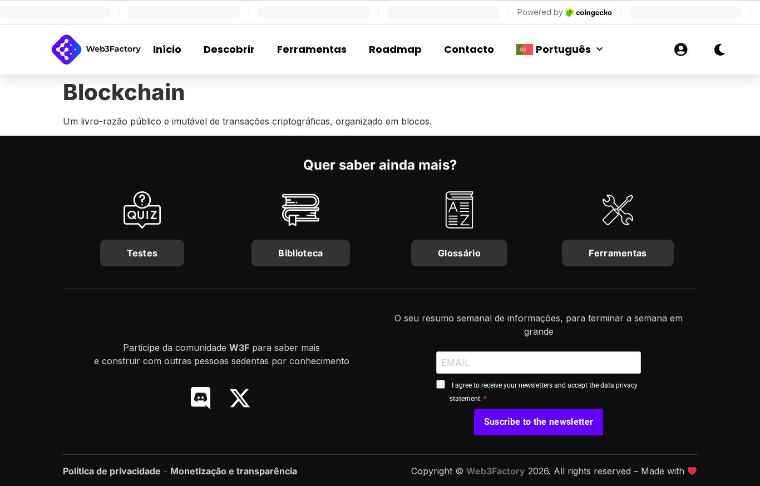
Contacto (469, 49)
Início (167, 49)
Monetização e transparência (233, 471)
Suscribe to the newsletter (538, 421)
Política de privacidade (112, 471)
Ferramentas (312, 49)
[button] (639, 49)
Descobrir (229, 49)
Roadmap (395, 49)
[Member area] (680, 49)
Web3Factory (495, 471)
